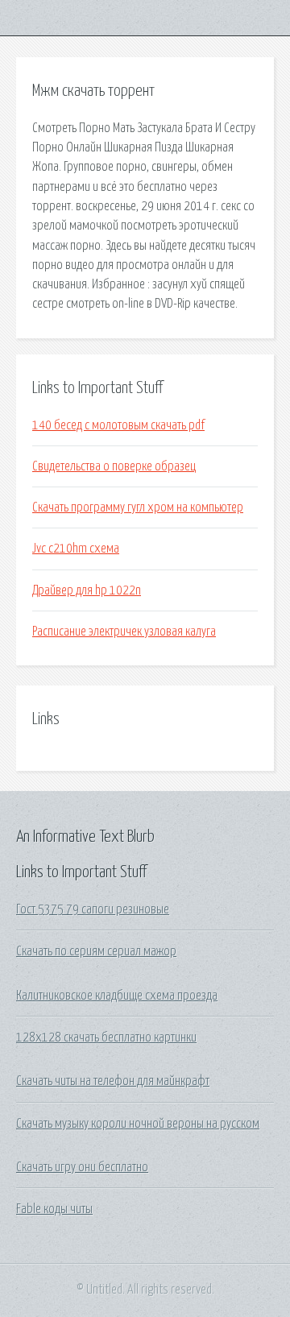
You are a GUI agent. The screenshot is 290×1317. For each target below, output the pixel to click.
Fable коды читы (54, 1209)
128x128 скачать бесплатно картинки (106, 1037)
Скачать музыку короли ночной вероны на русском (137, 1123)
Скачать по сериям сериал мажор (96, 951)
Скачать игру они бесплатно (82, 1167)
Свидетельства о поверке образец (114, 466)
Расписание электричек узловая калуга (124, 631)
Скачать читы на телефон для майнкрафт (112, 1081)
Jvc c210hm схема (75, 548)
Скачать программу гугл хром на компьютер (137, 507)
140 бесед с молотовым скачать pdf (118, 425)
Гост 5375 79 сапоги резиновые (92, 909)
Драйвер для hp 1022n (86, 590)
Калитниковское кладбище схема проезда (117, 995)
